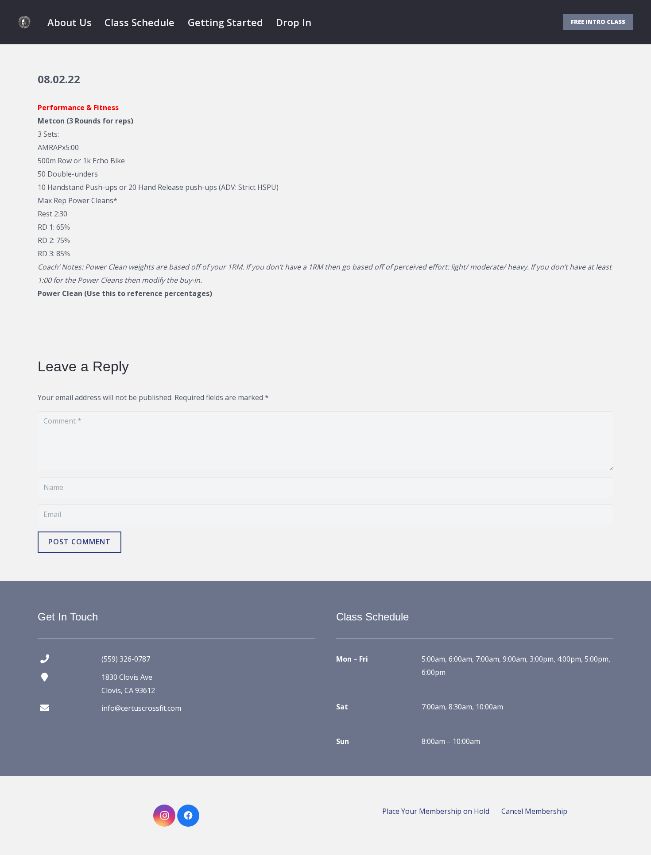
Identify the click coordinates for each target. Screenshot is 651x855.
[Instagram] (164, 816)
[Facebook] (188, 816)
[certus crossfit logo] (24, 22)
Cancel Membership (534, 811)
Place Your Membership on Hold (435, 811)
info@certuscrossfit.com (141, 708)
